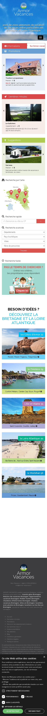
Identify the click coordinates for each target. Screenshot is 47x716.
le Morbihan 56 (35, 473)
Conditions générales (14, 637)
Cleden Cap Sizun (26, 391)
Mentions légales (13, 639)
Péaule (31, 495)
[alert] (23, 685)
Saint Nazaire (34, 461)
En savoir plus (25, 687)
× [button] (44, 657)
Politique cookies (12, 641)
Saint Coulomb (16, 426)
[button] (23, 706)
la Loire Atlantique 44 (31, 438)
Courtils (26, 426)
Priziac (13, 495)
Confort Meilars (11, 391)
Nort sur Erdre (23, 461)
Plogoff (37, 391)
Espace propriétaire (13, 629)
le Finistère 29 (35, 369)
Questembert (22, 495)
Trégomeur (32, 357)
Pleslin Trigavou (20, 357)
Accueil (9, 617)
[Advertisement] (23, 525)
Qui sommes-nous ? (14, 627)
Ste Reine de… (10, 461)
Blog (8, 634)
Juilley (32, 426)
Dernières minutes (13, 619)
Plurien (10, 357)
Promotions (10, 622)
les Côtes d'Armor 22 (32, 334)
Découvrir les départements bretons (19, 624)
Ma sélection (11, 632)
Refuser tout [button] (34, 711)
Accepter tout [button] (13, 711)
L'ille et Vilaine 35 (33, 404)
